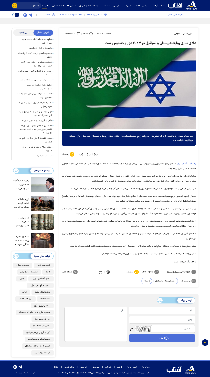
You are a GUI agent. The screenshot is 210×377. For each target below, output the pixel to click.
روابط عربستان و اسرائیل (165, 281)
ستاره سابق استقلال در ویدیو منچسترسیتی (39, 86)
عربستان (146, 281)
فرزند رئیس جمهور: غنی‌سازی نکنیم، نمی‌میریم (21, 222)
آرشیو (119, 367)
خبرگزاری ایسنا (180, 262)
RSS (56, 367)
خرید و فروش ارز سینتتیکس (38, 332)
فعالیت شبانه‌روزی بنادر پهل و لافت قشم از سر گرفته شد (36, 64)
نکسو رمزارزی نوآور (42, 305)
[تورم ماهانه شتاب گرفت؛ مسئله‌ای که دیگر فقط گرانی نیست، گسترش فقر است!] (41, 203)
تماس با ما (132, 367)
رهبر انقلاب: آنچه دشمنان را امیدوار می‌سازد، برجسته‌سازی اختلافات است (21, 185)
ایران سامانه (17, 372)
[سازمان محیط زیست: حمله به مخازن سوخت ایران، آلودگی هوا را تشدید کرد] (41, 240)
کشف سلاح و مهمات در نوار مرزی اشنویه (37, 148)
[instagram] (25, 15)
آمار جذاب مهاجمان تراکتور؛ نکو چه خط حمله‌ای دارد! (34, 95)
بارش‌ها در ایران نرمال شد (40, 48)
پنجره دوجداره (22, 265)
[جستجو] (14, 5)
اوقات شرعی (69, 367)
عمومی (177, 33)
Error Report (147, 271)
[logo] (183, 5)
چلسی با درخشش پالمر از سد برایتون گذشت (35, 72)
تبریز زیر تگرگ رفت (43, 156)
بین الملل (187, 33)
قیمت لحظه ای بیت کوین (39, 339)
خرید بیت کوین (43, 265)
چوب (22, 278)
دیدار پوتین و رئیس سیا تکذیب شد (36, 80)
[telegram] (30, 15)
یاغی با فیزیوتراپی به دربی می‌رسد (37, 120)
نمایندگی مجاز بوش (29, 272)
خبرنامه (108, 367)
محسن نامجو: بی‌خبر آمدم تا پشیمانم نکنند (35, 55)
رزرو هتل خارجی (25, 299)
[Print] (100, 272)
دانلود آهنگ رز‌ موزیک (41, 278)
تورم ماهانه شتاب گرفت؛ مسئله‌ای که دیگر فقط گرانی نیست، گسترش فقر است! (21, 203)
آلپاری (24, 292)
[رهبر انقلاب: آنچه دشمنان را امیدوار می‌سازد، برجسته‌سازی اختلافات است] (41, 184)
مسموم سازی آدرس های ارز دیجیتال (34, 312)
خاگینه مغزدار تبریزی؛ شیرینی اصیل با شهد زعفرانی (35, 104)
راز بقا (48, 272)
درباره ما (146, 367)
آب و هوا (83, 367)
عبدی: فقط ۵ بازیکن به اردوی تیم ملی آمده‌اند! (35, 140)
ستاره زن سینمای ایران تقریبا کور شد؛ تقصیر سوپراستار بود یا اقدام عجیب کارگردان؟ (36, 129)
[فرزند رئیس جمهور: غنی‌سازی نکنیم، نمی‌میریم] (41, 222)
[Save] (108, 272)
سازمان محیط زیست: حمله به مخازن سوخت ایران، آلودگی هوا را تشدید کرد (21, 241)
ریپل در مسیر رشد (42, 319)
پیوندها (96, 367)
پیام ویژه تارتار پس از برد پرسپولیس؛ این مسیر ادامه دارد (35, 113)
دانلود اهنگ (45, 299)
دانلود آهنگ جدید (42, 292)
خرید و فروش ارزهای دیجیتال (37, 346)
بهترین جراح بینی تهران (40, 285)
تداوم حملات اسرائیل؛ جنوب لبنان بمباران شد (37, 41)
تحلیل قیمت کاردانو (41, 325)
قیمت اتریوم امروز (42, 352)
